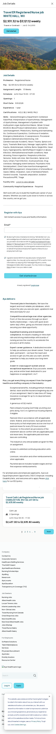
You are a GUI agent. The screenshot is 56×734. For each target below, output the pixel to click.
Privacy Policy (36, 721)
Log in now (35, 285)
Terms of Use (19, 244)
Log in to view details (25, 182)
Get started (11, 31)
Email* (7, 224)
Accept (49, 696)
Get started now (28, 275)
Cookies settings (20, 725)
